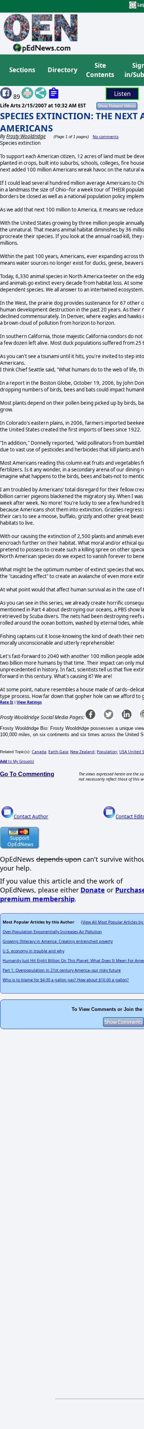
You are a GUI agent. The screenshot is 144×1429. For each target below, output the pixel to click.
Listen (122, 94)
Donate (92, 889)
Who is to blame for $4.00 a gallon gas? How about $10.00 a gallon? (66, 979)
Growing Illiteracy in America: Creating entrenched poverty (58, 941)
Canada (39, 751)
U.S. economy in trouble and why (33, 951)
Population (107, 751)
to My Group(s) (17, 761)
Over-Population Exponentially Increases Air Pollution (52, 931)
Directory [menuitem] (62, 70)
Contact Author (31, 816)
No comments (106, 136)
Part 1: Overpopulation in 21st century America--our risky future (62, 970)
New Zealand (82, 751)
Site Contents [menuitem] (100, 70)
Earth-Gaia (58, 751)
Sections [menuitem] (22, 70)
